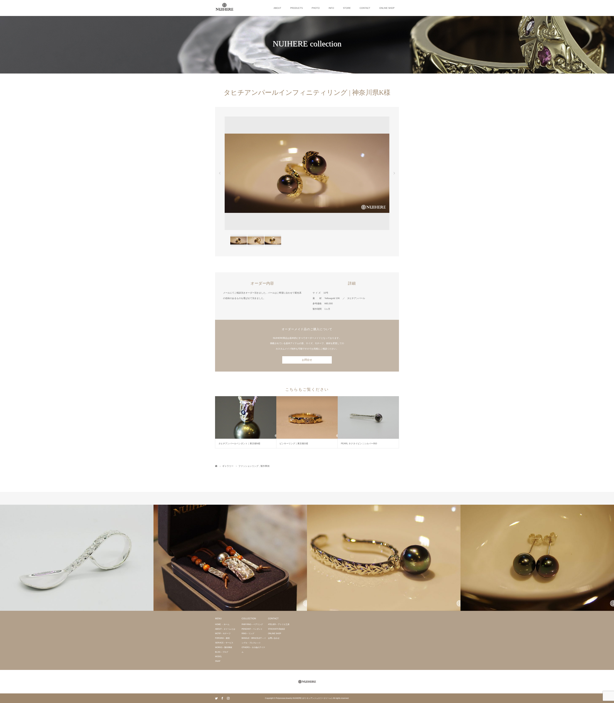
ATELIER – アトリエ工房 (278, 624)
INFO (331, 8)
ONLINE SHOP (386, 8)
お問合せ (307, 359)
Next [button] (394, 173)
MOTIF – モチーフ (223, 633)
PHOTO (316, 8)
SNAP (217, 661)
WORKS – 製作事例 (223, 647)
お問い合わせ (273, 638)
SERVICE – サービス (224, 643)
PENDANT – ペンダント (252, 629)
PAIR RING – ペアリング (252, 624)
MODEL (218, 656)
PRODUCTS (296, 8)
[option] (307, 173)
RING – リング (248, 633)
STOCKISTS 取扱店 (276, 629)
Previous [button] (219, 173)
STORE (347, 8)
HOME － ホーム (222, 624)
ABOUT (277, 8)
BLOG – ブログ (221, 652)
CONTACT (365, 8)
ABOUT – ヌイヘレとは (225, 629)
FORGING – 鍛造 (222, 638)
